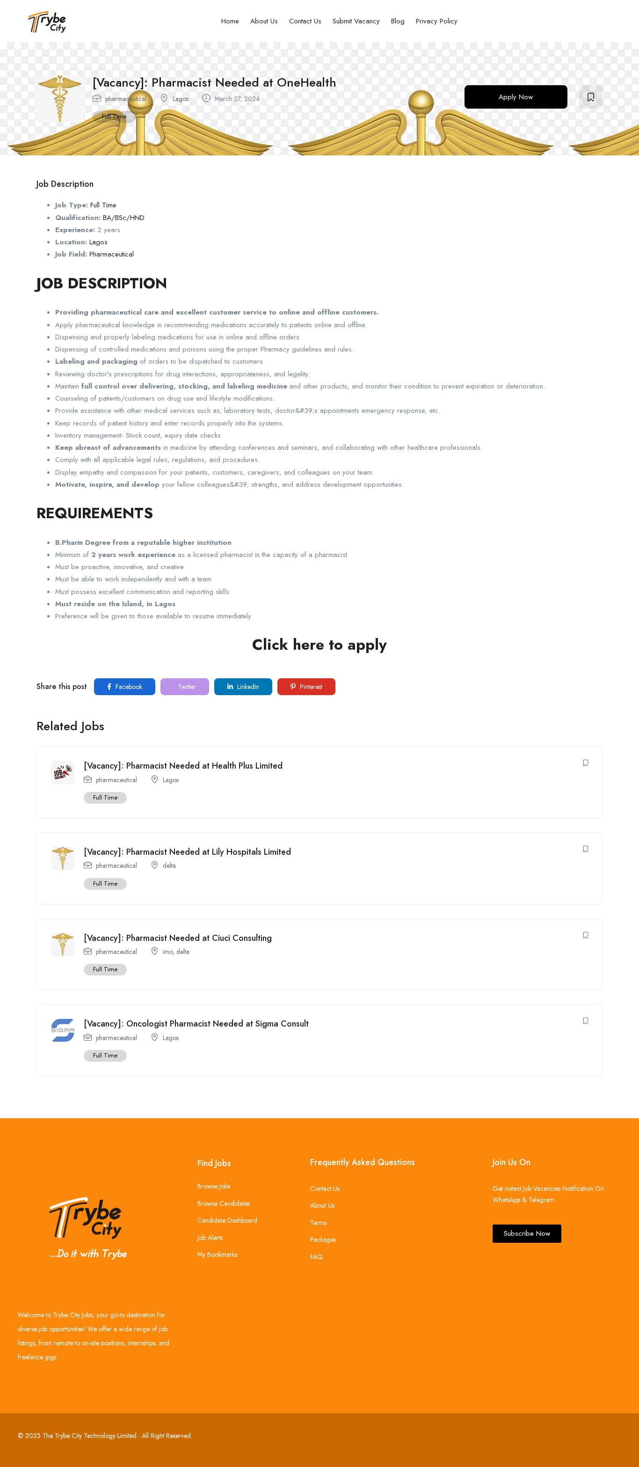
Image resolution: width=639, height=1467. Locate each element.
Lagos (181, 98)
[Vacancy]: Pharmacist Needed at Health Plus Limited (183, 766)
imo (168, 951)
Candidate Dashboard (227, 1220)
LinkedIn (247, 686)
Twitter (186, 686)
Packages (323, 1239)
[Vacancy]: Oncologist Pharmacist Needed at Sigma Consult (196, 1024)
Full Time (114, 116)
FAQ (316, 1257)
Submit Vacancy (356, 21)
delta (169, 865)
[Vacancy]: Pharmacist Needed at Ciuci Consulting (178, 938)
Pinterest (310, 686)
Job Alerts (210, 1237)
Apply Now (516, 97)
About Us (264, 21)
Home (230, 21)
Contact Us (305, 21)
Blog (398, 21)
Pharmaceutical (111, 254)
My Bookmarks (217, 1254)
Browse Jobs (213, 1186)
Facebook (128, 686)
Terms (318, 1222)
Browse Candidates (223, 1203)
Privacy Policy (436, 21)
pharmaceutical (125, 98)
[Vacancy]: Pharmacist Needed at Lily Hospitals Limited (187, 852)
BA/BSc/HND (124, 218)
